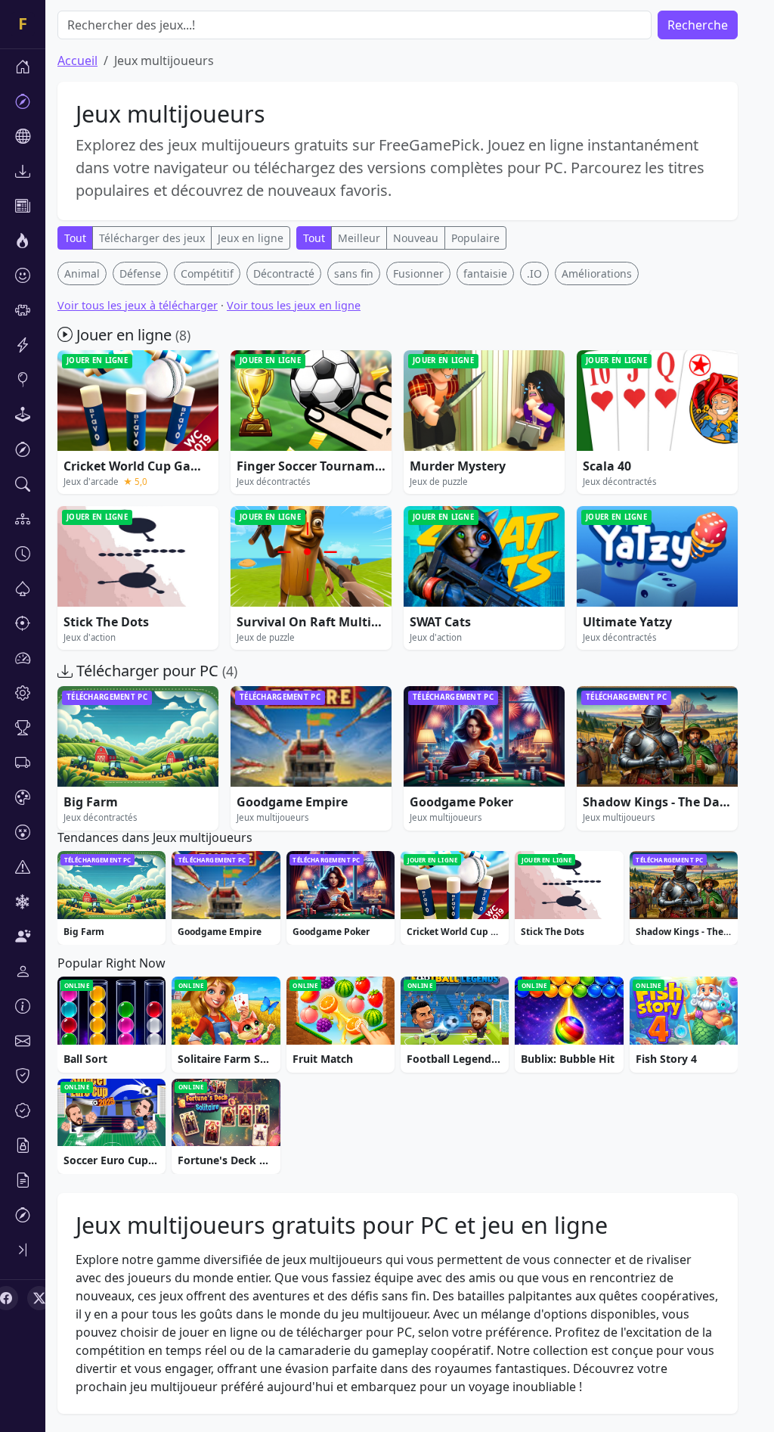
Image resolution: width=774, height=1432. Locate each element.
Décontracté (283, 273)
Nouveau (415, 238)
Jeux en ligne (250, 238)
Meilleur (359, 238)
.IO (534, 273)
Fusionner (418, 273)
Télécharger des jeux (152, 238)
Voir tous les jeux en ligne (294, 305)
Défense (140, 273)
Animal (82, 273)
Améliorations (597, 273)
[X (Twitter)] (39, 1298)
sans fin (353, 273)
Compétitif (207, 273)
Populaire (475, 238)
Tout (75, 238)
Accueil (77, 60)
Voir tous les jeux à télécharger (137, 305)
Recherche (697, 25)
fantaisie (485, 273)
